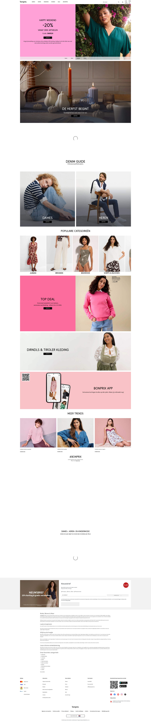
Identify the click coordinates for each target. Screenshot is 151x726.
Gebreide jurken (44, 656)
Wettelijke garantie (105, 711)
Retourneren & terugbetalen (48, 689)
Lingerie (42, 669)
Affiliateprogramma (91, 686)
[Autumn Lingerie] (113, 435)
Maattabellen (45, 692)
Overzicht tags (67, 695)
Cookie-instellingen (79, 711)
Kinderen (78, 58)
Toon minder (42, 671)
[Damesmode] (48, 32)
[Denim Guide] (47, 199)
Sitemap (72, 711)
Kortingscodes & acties (46, 697)
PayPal (25, 691)
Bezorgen (44, 684)
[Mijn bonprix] (122, 2)
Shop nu (48, 37)
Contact (44, 695)
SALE (66, 692)
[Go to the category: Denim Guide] (75, 162)
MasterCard (26, 681)
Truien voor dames (44, 661)
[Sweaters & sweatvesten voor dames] (48, 303)
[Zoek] (119, 2)
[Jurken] (33, 255)
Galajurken (43, 654)
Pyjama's (42, 667)
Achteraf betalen (27, 694)
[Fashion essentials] (38, 435)
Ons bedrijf (89, 681)
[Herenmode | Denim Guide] (103, 199)
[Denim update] (75, 435)
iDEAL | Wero (26, 688)
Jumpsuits (43, 657)
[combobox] (109, 2)
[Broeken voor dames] (59, 255)
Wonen (85, 58)
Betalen (44, 686)
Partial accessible (56, 711)
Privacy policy (67, 600)
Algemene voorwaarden (46, 711)
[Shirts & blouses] (112, 255)
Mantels (42, 664)
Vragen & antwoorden (46, 681)
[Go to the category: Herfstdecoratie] (75, 92)
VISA (24, 684)
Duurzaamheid (90, 684)
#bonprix (75, 456)
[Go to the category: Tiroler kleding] (75, 351)
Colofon (86, 711)
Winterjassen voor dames (45, 666)
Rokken (42, 659)
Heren (72, 58)
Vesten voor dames (44, 662)
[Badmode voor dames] (85, 255)
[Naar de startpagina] (26, 2)
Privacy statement (65, 711)
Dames (66, 58)
